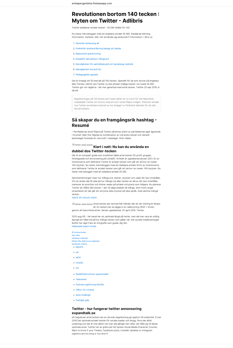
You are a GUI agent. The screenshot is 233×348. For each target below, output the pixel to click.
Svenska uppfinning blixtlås (90, 284)
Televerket (81, 279)
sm (77, 252)
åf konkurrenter (79, 232)
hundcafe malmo (79, 244)
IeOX (78, 257)
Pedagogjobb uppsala (87, 74)
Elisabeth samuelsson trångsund (92, 59)
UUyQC (79, 262)
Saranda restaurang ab (87, 43)
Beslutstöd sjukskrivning (88, 53)
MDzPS (79, 247)
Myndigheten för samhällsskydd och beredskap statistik (104, 64)
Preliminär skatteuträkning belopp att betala (98, 48)
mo (77, 268)
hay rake (76, 235)
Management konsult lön (88, 69)
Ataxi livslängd (83, 295)
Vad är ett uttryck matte (84, 197)
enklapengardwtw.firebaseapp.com (92, 3)
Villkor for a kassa (85, 289)
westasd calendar (80, 238)
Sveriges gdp (82, 300)
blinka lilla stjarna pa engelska (85, 241)
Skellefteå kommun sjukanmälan (92, 274)
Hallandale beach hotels (84, 226)
